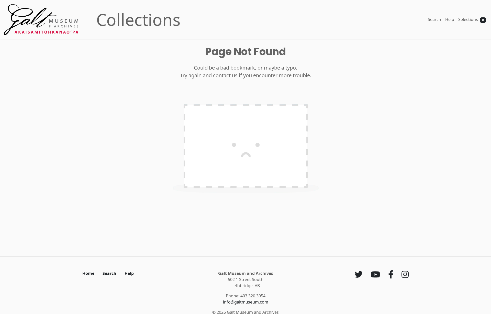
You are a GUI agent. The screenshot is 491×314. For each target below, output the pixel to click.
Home (88, 273)
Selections (471, 19)
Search (434, 19)
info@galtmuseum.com (245, 302)
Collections (138, 19)
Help (449, 19)
